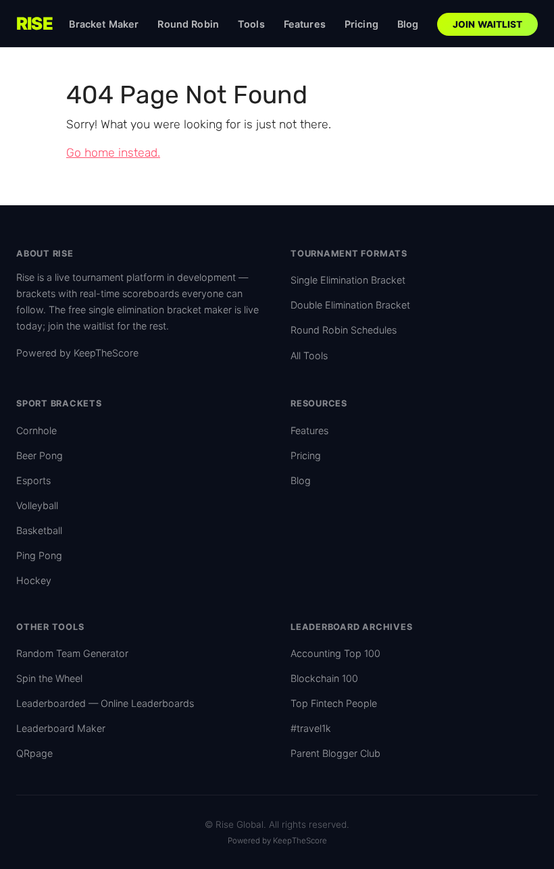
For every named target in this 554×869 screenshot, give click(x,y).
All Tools (309, 355)
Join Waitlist (488, 24)
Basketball (39, 530)
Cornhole (36, 430)
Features (305, 24)
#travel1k (311, 728)
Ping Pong (39, 555)
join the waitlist (81, 326)
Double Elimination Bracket (350, 305)
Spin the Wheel (49, 678)
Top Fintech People (334, 703)
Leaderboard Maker (60, 728)
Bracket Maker (103, 24)
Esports (33, 480)
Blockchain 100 (324, 678)
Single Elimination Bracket (348, 280)
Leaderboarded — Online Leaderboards (105, 703)
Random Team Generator (72, 653)
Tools (251, 24)
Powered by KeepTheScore (77, 353)
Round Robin (188, 24)
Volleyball (37, 505)
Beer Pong (39, 455)
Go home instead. (113, 152)
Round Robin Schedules (344, 330)
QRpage (34, 753)
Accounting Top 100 (335, 653)
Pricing (361, 24)
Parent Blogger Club (335, 753)
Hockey (33, 580)
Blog (408, 24)
